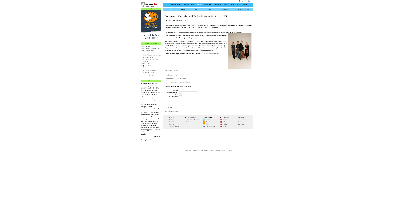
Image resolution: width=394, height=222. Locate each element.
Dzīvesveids (217, 4)
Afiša (193, 4)
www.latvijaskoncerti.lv (213, 53)
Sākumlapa (165, 4)
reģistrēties (244, 1)
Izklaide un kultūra (175, 4)
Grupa (147, 63)
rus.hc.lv (225, 124)
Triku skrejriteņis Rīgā (152, 48)
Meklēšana (251, 4)
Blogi (232, 4)
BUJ (187, 122)
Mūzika (199, 4)
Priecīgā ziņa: (146, 140)
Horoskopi (241, 124)
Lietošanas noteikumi (192, 120)
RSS (207, 124)
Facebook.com (210, 126)
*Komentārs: (173, 96)
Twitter (208, 120)
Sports (226, 4)
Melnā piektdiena (243, 9)
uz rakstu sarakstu (173, 71)
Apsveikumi (241, 120)
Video (209, 9)
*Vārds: (175, 90)
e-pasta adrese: (172, 92)
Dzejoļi (240, 122)
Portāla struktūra (174, 126)
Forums (186, 4)
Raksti (183, 9)
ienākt (251, 1)
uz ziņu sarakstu (172, 111)
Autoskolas (149, 46)
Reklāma (171, 124)
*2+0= (176, 94)
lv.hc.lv (225, 122)
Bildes (245, 4)
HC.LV (239, 4)
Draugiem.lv (209, 122)
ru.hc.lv (225, 126)
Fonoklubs (224, 9)
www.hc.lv (226, 120)
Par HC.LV (172, 120)
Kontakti (171, 122)
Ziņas (170, 9)
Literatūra (207, 4)
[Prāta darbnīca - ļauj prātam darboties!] (151, 40)
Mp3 (196, 9)
